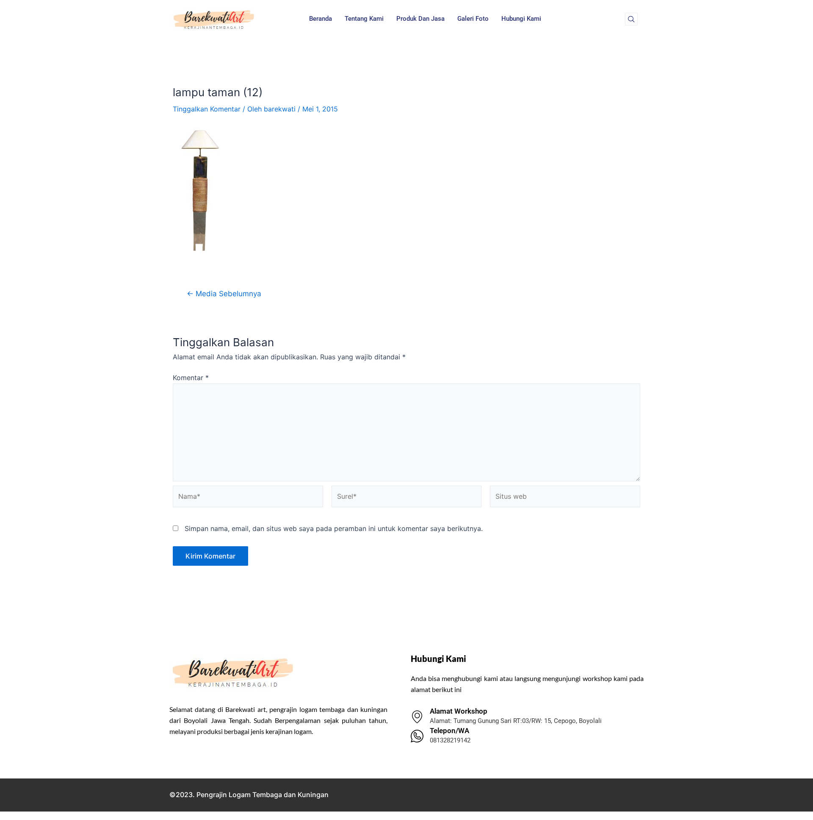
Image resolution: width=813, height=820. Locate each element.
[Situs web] (565, 498)
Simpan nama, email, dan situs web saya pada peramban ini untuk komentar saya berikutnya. (334, 528)
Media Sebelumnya (224, 293)
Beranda (320, 18)
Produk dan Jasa (420, 18)
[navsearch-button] (631, 19)
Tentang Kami (364, 18)
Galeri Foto (473, 18)
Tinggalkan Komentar (207, 109)
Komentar (191, 377)
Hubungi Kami (521, 18)
